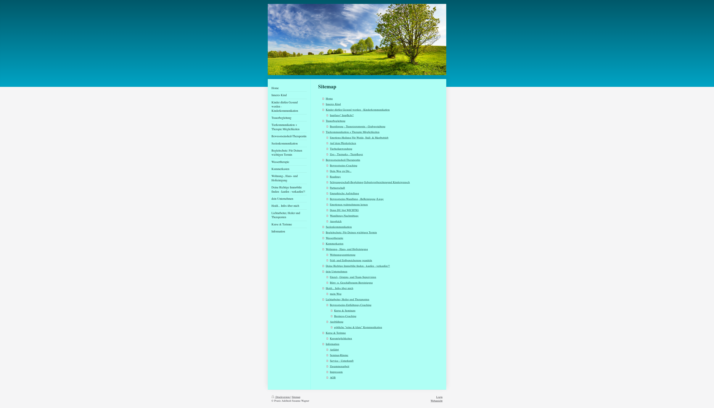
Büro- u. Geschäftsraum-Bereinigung (351, 282)
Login (439, 397)
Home (329, 98)
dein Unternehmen (336, 271)
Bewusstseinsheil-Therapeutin (343, 160)
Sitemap (296, 397)
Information (332, 344)
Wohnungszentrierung (343, 254)
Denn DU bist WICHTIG (344, 210)
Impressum (336, 372)
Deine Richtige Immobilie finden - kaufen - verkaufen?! (358, 266)
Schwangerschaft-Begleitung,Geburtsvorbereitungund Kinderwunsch (370, 182)
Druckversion (282, 397)
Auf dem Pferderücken (343, 143)
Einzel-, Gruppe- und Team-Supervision (353, 277)
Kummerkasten (334, 243)
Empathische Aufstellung (344, 193)
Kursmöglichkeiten (341, 338)
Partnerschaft (337, 187)
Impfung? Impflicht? (342, 115)
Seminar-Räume (339, 355)
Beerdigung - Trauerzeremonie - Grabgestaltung (357, 126)
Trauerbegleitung (335, 121)
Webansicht (437, 400)
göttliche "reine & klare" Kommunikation (358, 327)
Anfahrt (334, 349)
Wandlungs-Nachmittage (344, 215)
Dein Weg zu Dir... (340, 171)
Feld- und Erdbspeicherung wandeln (351, 260)
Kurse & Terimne (336, 333)
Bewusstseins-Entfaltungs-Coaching (351, 305)
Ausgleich (336, 221)
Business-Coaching (345, 316)
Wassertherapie (334, 238)
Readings (335, 176)
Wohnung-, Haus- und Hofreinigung (347, 249)
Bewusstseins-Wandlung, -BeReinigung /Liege (357, 199)
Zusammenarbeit (339, 366)
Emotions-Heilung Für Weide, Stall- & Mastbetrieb (359, 137)
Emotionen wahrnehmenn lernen (349, 204)
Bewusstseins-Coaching (343, 165)
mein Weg (336, 293)
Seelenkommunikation (339, 227)
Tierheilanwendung (341, 148)
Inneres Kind (333, 104)
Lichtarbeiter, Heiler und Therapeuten (347, 299)
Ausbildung (336, 321)
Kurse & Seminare (345, 310)
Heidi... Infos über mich (339, 288)
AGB (333, 377)
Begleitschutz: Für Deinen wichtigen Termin (351, 232)
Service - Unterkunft (341, 360)
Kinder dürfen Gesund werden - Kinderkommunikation (358, 109)
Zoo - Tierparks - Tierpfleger (346, 154)
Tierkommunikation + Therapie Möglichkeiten (352, 132)
